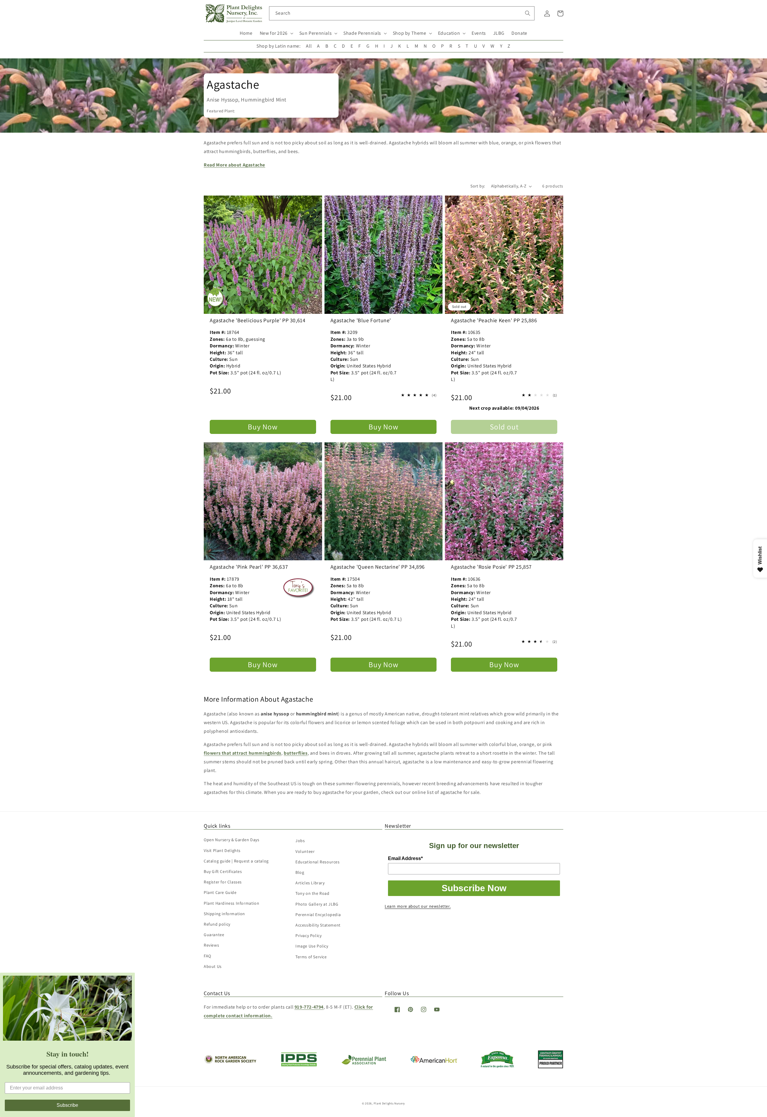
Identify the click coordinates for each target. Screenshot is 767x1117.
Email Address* (405, 858)
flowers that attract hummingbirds (242, 753)
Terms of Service (311, 956)
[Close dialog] (129, 978)
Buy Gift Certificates (223, 871)
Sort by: (477, 186)
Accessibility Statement (318, 925)
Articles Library (310, 883)
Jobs (300, 840)
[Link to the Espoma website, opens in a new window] (497, 1066)
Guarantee (214, 934)
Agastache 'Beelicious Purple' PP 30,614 (257, 320)
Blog (299, 872)
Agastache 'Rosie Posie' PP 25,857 (491, 566)
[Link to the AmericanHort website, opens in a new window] (434, 1061)
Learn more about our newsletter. (418, 906)
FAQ (207, 956)
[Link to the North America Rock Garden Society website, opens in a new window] (230, 1062)
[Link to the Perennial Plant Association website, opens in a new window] (364, 1063)
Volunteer (305, 851)
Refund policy (217, 924)
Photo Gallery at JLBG (317, 904)
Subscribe (67, 1105)
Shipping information (224, 913)
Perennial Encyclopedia (318, 914)
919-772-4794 (309, 1007)
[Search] (527, 13)
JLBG (498, 33)
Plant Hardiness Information (231, 903)
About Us (213, 966)
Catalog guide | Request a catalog (236, 861)
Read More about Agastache (234, 165)
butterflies (296, 753)
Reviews (211, 945)
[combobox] (402, 13)
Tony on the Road (312, 893)
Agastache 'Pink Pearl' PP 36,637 (249, 566)
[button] (276, 33)
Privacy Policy (308, 935)
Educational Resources (317, 862)
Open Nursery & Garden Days (231, 839)
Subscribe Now (474, 888)
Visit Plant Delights (222, 850)
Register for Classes (223, 882)
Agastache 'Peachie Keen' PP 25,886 (494, 320)
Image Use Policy (311, 946)
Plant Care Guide (220, 892)
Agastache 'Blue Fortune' (360, 320)
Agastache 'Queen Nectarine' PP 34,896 (377, 566)
